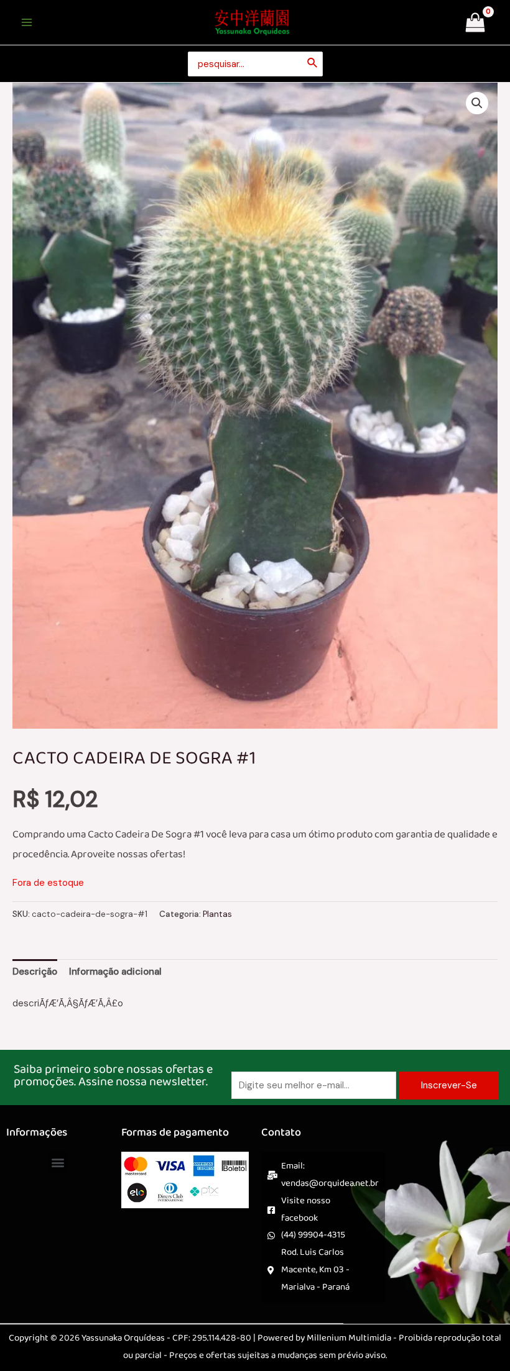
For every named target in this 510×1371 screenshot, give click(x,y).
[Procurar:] (255, 64)
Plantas (217, 914)
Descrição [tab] (34, 971)
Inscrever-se (449, 1085)
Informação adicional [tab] (115, 971)
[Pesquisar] (312, 64)
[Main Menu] (26, 22)
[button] (477, 103)
